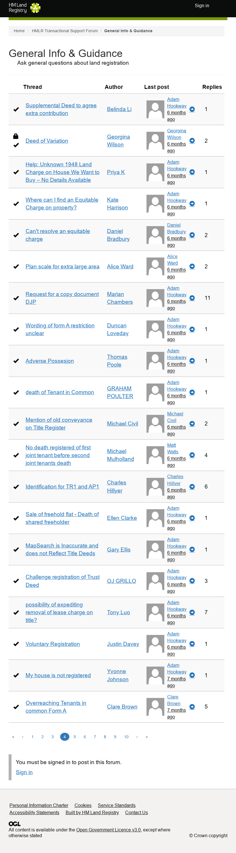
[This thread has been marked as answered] (16, 109)
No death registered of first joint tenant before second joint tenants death (58, 455)
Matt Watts (172, 448)
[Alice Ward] (155, 266)
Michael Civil (122, 424)
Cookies (83, 805)
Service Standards (117, 805)
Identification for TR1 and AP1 (62, 487)
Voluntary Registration (53, 644)
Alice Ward (120, 267)
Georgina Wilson (176, 134)
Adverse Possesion (50, 361)
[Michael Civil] (155, 424)
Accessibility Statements (34, 812)
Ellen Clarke (122, 518)
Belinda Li (119, 109)
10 (126, 736)
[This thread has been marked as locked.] (16, 136)
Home (19, 30)
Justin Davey (123, 644)
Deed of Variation (47, 141)
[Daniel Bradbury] (155, 235)
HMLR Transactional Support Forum (65, 30)
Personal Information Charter (38, 805)
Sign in (24, 772)
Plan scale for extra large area (63, 267)
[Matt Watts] (155, 455)
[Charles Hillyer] (155, 487)
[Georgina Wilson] (155, 141)
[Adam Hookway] (155, 109)
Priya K (116, 172)
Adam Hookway (176, 102)
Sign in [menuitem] (202, 5)
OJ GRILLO (121, 581)
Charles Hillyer (175, 480)
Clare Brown (122, 707)
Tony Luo (118, 612)
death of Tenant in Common (60, 392)
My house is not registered (58, 675)
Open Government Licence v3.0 (108, 829)
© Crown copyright (208, 835)
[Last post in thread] (192, 109)
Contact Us (136, 812)
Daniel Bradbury (176, 228)
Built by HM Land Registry (92, 812)
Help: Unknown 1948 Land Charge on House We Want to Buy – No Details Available (63, 172)
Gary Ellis (119, 550)
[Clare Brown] (155, 707)
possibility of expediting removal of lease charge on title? (59, 612)
